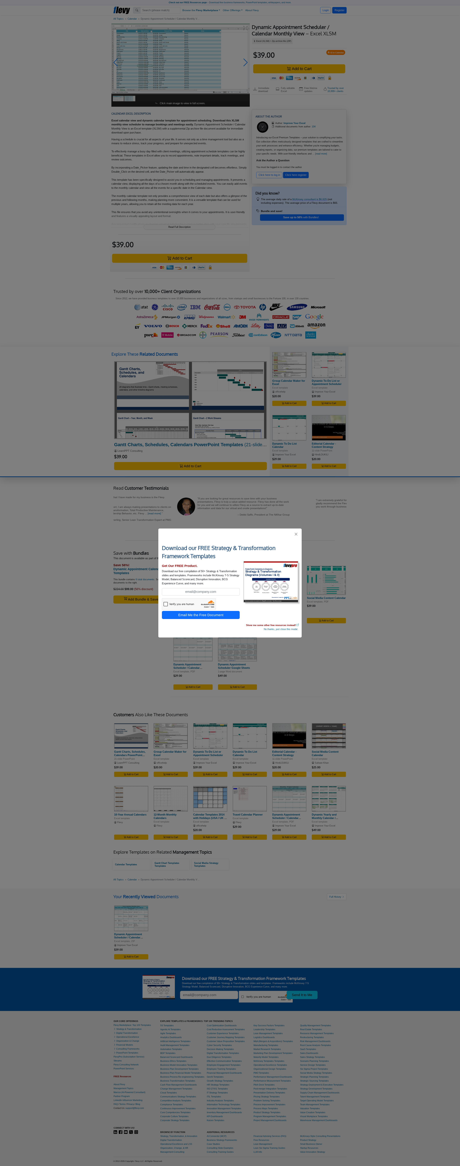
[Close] (296, 534)
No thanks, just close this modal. (281, 629)
